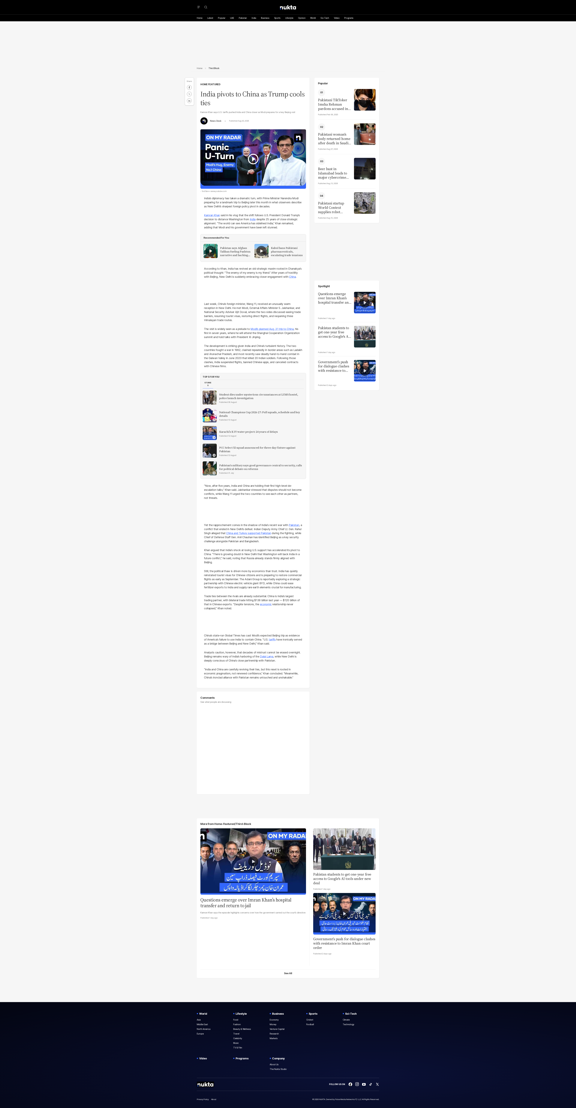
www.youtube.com (218, 191)
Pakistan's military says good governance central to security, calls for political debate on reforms (260, 467)
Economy (274, 1019)
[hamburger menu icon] (198, 7)
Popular (221, 18)
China (292, 276)
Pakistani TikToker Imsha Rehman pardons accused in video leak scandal (333, 104)
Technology (348, 1024)
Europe (200, 1033)
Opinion (301, 18)
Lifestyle (289, 18)
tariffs (272, 639)
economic (266, 604)
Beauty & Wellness (242, 1029)
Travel (236, 1033)
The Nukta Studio (278, 1069)
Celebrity (237, 1038)
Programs (348, 18)
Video (337, 18)
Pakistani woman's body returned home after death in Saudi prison (334, 138)
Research (274, 1033)
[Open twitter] (377, 1084)
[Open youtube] (364, 1084)
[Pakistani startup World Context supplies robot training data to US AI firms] (365, 202)
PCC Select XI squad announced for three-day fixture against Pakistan (257, 449)
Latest (210, 18)
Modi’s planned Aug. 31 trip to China (272, 329)
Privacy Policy (203, 1099)
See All (288, 973)
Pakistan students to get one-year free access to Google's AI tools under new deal (342, 878)
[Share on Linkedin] (189, 100)
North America (203, 1029)
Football (310, 1024)
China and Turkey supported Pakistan (248, 533)
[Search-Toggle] (206, 7)
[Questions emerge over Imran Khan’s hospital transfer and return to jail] (365, 302)
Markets (274, 1038)
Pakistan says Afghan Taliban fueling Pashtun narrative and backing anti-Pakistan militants (235, 251)
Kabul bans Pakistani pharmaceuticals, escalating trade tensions (287, 251)
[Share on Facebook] (189, 87)
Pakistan (243, 18)
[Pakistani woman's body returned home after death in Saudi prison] (365, 133)
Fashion (237, 1024)
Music (236, 1043)
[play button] (253, 159)
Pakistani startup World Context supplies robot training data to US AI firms (332, 207)
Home (199, 18)
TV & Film (237, 1047)
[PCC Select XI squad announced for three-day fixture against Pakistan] (210, 451)
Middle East (202, 1024)
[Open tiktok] (370, 1084)
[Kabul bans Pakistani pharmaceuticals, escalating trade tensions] (261, 251)
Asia (199, 1019)
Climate (346, 1019)
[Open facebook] (350, 1084)
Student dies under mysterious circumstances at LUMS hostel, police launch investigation (258, 396)
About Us (274, 1064)
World (313, 18)
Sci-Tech (325, 18)
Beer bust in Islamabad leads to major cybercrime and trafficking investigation (332, 173)
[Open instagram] (357, 1084)
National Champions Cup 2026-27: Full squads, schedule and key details (259, 414)
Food (235, 1019)
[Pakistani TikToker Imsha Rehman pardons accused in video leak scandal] (365, 99)
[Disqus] (253, 747)
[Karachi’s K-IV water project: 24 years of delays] (210, 433)
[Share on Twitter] (189, 94)
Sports (277, 18)
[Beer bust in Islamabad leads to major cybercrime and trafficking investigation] (365, 168)
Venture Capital (277, 1029)
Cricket (309, 1019)
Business (265, 18)
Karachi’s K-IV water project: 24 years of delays (248, 432)
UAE (232, 18)
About (213, 1099)
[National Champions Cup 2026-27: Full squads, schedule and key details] (210, 415)
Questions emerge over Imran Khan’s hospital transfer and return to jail (334, 298)
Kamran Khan (212, 215)
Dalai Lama (266, 656)
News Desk (215, 121)
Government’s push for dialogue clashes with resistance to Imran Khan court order (344, 943)
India (254, 18)
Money (273, 1024)
